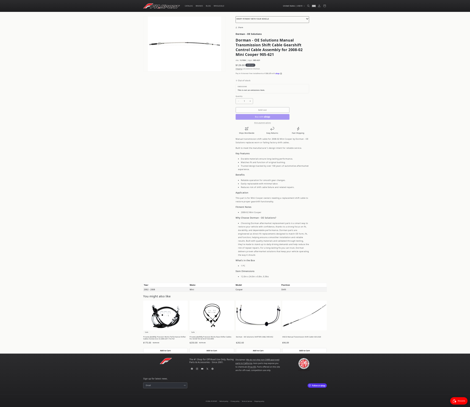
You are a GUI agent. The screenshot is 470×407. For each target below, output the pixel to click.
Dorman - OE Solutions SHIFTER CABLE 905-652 (254, 337)
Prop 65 (251, 366)
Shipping (239, 69)
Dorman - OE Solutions (249, 33)
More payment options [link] (262, 123)
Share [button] (240, 27)
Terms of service (247, 401)
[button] (308, 6)
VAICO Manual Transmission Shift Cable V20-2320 (301, 337)
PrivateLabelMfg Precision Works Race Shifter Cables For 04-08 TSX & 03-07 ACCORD (210, 338)
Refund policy (223, 401)
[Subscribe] (184, 385)
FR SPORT (214, 401)
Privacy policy (235, 401)
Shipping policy (259, 401)
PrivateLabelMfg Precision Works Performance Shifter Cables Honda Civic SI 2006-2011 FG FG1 (164, 338)
